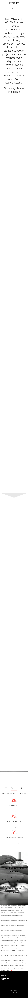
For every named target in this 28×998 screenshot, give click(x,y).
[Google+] (14, 987)
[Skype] (19, 987)
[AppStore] (6, 987)
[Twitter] (22, 987)
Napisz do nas (14, 892)
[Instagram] (17, 987)
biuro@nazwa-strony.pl (18, 678)
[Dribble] (9, 987)
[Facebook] (11, 987)
